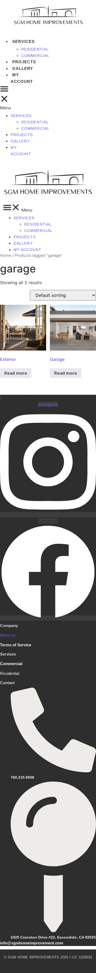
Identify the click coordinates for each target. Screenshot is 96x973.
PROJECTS (24, 62)
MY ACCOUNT (22, 78)
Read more (15, 373)
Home (5, 255)
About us (7, 635)
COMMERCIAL (35, 55)
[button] (49, 208)
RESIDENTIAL (35, 49)
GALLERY (22, 68)
